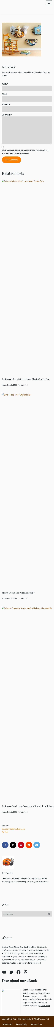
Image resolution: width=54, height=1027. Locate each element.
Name (5, 84)
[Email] (36, 845)
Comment (7, 115)
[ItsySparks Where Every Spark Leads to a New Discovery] (17, 3)
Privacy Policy (21, 1024)
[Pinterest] (21, 845)
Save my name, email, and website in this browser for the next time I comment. (25, 152)
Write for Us (7, 1024)
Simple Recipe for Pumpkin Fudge (18, 592)
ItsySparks (26, 1019)
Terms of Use (36, 1024)
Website (6, 104)
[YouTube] (4, 972)
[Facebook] (5, 845)
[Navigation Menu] (49, 3)
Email (5, 94)
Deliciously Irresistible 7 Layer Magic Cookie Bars (26, 379)
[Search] (49, 914)
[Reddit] (29, 845)
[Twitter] (13, 845)
